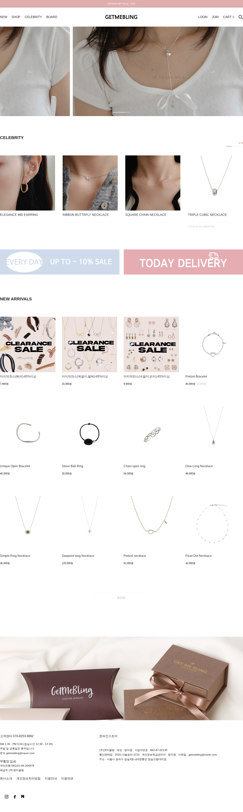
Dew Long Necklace (199, 466)
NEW (3, 17)
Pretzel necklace (135, 555)
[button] (212, 71)
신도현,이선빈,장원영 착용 (201, 226)
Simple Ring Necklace (15, 555)
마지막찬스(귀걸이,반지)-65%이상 (147, 376)
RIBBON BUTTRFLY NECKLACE (86, 214)
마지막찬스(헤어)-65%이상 (18, 376)
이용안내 (51, 778)
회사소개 (6, 778)
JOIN (215, 17)
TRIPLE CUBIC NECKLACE (207, 214)
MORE (121, 597)
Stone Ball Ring (72, 466)
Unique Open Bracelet (15, 466)
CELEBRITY (33, 17)
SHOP (16, 17)
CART (228, 17)
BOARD (51, 17)
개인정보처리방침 (28, 778)
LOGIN (202, 17)
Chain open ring (134, 466)
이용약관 (67, 778)
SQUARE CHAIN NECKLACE (145, 214)
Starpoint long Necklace (78, 555)
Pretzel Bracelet (196, 376)
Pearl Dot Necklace (198, 555)
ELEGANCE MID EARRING (19, 214)
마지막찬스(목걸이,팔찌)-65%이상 (85, 376)
